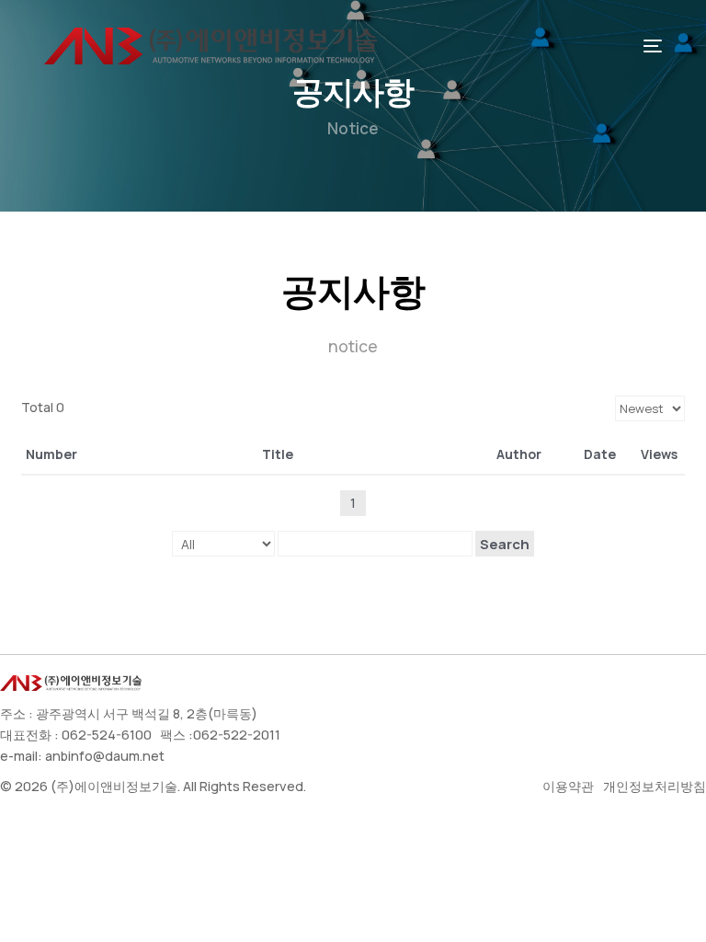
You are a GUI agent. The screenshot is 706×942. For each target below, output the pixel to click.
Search (505, 544)
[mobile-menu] (643, 46)
